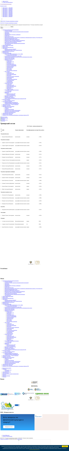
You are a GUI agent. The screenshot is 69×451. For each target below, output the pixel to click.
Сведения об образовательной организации (11, 29)
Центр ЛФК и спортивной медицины (12, 89)
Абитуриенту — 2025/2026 (7, 15)
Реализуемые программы (11, 64)
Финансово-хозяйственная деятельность (12, 39)
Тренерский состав (10, 61)
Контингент (9, 62)
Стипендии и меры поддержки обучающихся (13, 41)
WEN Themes (19, 439)
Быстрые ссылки (3, 5)
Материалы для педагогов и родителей (12, 111)
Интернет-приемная (6, 99)
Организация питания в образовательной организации (15, 43)
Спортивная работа (10, 63)
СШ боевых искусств (9, 59)
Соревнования (9, 81)
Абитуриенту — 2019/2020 (7, 9)
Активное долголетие (7, 105)
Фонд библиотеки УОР (11, 93)
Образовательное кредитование (8, 106)
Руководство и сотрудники (12, 306)
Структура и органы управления (13, 76)
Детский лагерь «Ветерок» (10, 57)
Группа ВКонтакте (6, 435)
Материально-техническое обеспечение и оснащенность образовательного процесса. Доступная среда (23, 37)
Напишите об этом (9, 426)
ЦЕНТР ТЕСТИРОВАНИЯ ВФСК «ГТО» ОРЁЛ (14, 305)
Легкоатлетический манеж (10, 58)
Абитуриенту (5, 48)
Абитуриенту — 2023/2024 (7, 13)
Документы (7, 32)
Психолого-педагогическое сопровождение (11, 373)
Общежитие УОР (8, 91)
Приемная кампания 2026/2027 (10, 49)
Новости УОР (5, 46)
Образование (7, 33)
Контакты (4, 376)
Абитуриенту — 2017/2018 (7, 7)
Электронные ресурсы (7, 371)
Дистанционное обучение (7, 101)
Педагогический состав (9, 36)
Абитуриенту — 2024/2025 (7, 14)
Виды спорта (9, 68)
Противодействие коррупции (8, 47)
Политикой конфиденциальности (34, 449)
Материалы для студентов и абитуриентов (12, 110)
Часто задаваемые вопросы (10, 100)
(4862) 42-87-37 (5, 1)
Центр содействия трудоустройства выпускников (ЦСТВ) (15, 98)
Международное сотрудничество (11, 42)
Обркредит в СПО (8, 107)
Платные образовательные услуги (11, 38)
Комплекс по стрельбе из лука (10, 95)
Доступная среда (8, 44)
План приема (9, 69)
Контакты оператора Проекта (10, 112)
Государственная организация (5, 4)
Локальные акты (10, 67)
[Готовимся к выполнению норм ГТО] (34, 265)
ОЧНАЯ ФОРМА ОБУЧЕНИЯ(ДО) (11, 102)
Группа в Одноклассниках (7, 436)
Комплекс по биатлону (9, 96)
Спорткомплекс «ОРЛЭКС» (10, 97)
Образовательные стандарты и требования (12, 34)
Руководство (7, 35)
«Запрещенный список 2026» (8, 113)
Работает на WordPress (4, 439)
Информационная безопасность (8, 51)
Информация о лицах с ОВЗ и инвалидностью (13, 50)
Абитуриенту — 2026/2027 (7, 16)
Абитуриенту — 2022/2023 (7, 12)
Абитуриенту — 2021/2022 (7, 11)
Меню (2, 27)
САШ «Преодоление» (9, 83)
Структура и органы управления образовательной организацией (17, 31)
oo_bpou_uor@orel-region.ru (8, 2)
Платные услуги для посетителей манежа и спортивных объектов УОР (16, 115)
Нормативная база (10, 66)
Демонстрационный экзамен (8, 45)
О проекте (7, 108)
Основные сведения (8, 30)
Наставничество (6, 52)
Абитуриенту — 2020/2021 (7, 10)
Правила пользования (11, 94)
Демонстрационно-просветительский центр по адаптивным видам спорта (18, 56)
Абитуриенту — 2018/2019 (7, 8)
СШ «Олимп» (7, 71)
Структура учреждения (7, 53)
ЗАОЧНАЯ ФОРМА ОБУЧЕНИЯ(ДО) (12, 103)
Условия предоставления (9, 109)
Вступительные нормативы (12, 70)
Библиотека (7, 92)
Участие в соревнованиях (11, 65)
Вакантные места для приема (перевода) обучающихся (15, 40)
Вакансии (4, 374)
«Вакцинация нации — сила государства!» (10, 104)
